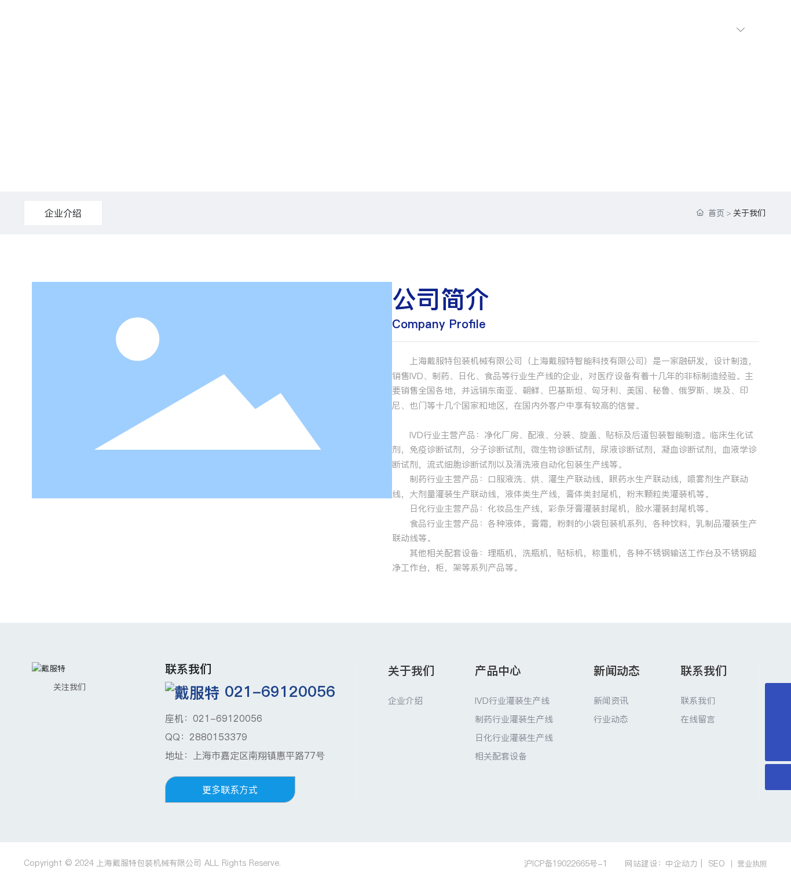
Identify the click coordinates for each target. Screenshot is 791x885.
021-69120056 (280, 691)
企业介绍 (63, 213)
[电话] (778, 722)
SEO (716, 863)
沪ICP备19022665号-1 (565, 863)
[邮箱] (778, 696)
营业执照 (752, 863)
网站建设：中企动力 (661, 863)
